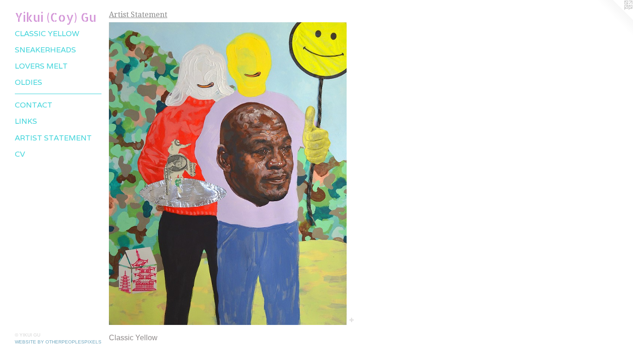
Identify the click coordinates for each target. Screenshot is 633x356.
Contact (33, 105)
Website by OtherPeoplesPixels (58, 341)
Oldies (28, 82)
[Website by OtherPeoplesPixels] (614, 18)
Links (26, 121)
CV (20, 154)
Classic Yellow (47, 33)
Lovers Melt (41, 66)
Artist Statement (53, 138)
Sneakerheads (45, 50)
